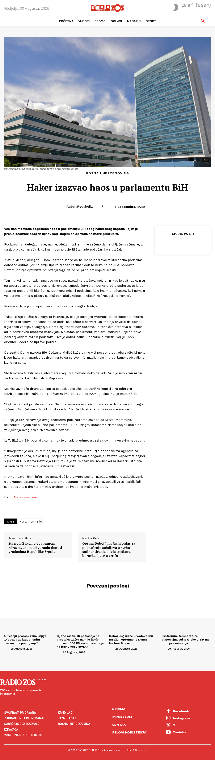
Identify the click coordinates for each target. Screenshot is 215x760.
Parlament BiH (31, 521)
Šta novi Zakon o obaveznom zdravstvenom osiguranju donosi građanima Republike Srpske (35, 547)
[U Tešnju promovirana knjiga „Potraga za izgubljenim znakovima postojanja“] (29, 614)
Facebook (181, 711)
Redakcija (85, 206)
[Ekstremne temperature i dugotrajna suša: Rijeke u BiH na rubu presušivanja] (186, 614)
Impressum (122, 717)
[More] (202, 243)
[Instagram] (168, 718)
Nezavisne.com (25, 497)
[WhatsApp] (192, 243)
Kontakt (120, 725)
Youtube (179, 732)
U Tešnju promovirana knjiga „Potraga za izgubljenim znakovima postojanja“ (25, 639)
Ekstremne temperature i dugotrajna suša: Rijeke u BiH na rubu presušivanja (185, 639)
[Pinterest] (182, 243)
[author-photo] (7, 648)
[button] (203, 21)
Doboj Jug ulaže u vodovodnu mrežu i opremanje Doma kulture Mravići (131, 639)
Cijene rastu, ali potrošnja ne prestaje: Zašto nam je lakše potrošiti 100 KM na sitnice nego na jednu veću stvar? (80, 641)
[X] (173, 243)
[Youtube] (168, 733)
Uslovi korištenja (129, 732)
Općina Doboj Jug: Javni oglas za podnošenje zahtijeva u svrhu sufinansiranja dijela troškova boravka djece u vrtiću (108, 549)
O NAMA (118, 709)
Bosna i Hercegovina (107, 173)
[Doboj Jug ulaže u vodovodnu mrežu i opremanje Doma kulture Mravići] (134, 614)
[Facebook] (163, 243)
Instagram (181, 718)
